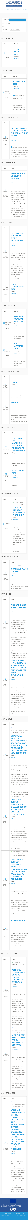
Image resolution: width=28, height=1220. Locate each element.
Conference (17, 58)
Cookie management (21, 10)
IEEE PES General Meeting (18, 318)
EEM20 (14, 382)
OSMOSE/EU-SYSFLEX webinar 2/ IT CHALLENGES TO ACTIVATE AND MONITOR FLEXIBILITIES (19, 807)
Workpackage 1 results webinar (18, 175)
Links (7, 10)
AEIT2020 (15, 402)
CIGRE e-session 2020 (18, 346)
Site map (17, 1218)
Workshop (15, 519)
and (3, 26)
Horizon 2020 (7, 1218)
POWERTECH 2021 (19, 920)
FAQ (12, 10)
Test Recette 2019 (18, 51)
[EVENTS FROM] (17, 23)
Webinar (13, 183)
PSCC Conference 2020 (17, 286)
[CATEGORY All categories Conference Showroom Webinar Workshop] (15, 29)
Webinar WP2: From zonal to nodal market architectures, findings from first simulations (19, 667)
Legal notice (8, 1213)
